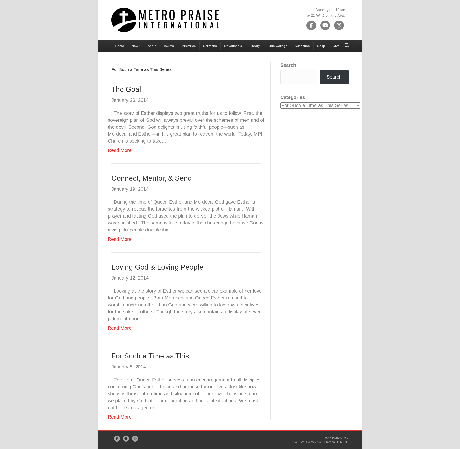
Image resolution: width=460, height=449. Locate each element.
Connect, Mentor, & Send (151, 178)
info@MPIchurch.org (335, 437)
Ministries (188, 46)
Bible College (277, 46)
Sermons (210, 46)
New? (136, 46)
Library (254, 46)
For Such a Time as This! (151, 356)
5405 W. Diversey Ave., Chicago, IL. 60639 (321, 442)
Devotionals (233, 46)
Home (119, 46)
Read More (120, 150)
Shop (321, 46)
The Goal (126, 89)
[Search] (346, 45)
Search (288, 65)
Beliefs (169, 46)
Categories (292, 97)
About (152, 46)
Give (336, 46)
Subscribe (302, 46)
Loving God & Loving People (157, 267)
